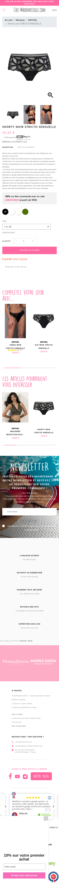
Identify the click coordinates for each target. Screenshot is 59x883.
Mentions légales (19, 699)
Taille (4, 221)
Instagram (25, 776)
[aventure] (25, 214)
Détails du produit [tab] (26, 147)
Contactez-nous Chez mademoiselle (26, 718)
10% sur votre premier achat (24, 857)
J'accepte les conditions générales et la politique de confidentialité (31, 528)
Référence (7, 141)
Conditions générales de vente (24, 707)
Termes (30, 641)
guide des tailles (8, 232)
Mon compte (17, 714)
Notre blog (41, 776)
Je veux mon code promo (24, 875)
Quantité (6, 241)
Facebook (10, 776)
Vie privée (23, 641)
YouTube (17, 776)
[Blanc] (12, 214)
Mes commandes (19, 726)
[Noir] (5, 214)
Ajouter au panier (29, 250)
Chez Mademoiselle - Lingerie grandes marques (31, 696)
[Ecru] (19, 214)
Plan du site (16, 722)
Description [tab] (7, 147)
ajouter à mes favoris (17, 267)
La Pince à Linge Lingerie (22, 703)
